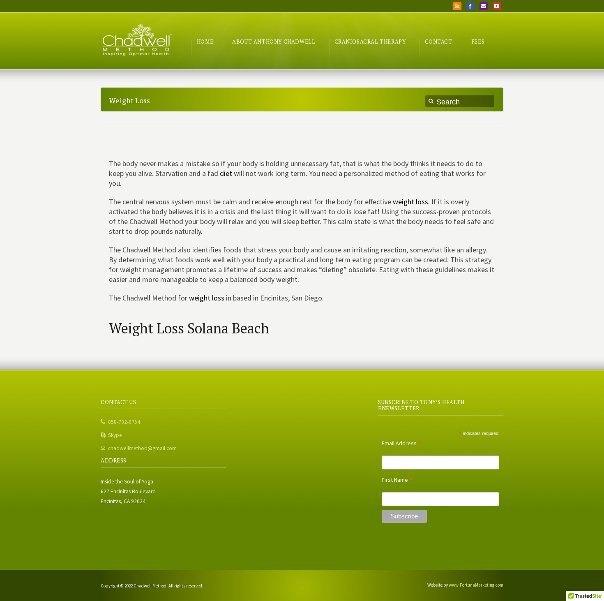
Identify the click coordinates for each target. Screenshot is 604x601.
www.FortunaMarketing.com (476, 585)
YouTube (497, 6)
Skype (115, 435)
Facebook (470, 6)
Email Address (402, 443)
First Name (397, 479)
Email (484, 6)
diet (226, 173)
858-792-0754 (124, 421)
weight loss (410, 201)
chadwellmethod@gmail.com (142, 448)
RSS (457, 6)
